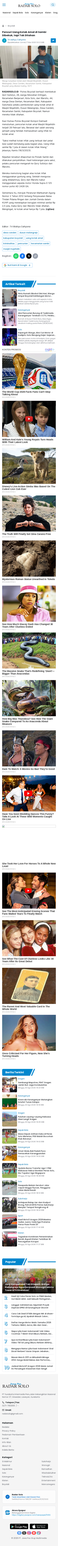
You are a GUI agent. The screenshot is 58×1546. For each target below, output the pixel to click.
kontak (5, 1438)
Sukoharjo (22, 1198)
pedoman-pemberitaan (13, 1434)
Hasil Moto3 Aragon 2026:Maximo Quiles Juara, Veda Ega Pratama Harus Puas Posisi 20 (34, 1222)
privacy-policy (8, 1430)
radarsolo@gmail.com (12, 1413)
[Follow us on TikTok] (39, 1533)
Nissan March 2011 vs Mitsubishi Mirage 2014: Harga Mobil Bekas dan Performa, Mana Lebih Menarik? (30, 1360)
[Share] (53, 40)
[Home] (3, 26)
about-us (6, 1446)
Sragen (21, 1078)
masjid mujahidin (11, 249)
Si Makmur (7, 1461)
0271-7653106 (8, 1405)
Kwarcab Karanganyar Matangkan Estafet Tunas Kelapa (35, 1100)
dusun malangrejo (29, 232)
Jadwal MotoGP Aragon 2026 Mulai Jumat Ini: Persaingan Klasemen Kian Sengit (32, 1367)
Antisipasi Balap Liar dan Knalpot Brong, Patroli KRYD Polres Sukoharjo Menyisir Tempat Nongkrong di (36, 1205)
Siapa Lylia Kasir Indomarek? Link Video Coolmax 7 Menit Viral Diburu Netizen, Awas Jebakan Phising (32, 1334)
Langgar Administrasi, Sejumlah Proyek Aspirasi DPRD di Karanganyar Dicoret (30, 1306)
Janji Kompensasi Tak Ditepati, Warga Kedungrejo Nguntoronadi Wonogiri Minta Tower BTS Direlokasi (29, 1287)
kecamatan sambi (40, 243)
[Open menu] (4, 4)
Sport (20, 1215)
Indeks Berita (8, 1450)
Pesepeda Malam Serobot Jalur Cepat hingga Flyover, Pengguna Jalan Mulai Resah (34, 1188)
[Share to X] (29, 256)
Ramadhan (47, 1469)
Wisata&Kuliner (49, 1472)
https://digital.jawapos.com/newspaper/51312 (31, 1515)
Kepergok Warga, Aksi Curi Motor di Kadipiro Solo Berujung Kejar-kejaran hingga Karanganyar (36, 335)
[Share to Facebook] (22, 256)
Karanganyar (24, 310)
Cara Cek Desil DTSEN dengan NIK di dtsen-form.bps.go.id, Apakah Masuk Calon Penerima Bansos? (32, 1316)
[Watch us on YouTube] (34, 1533)
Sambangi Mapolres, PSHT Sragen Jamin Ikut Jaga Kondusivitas (34, 1083)
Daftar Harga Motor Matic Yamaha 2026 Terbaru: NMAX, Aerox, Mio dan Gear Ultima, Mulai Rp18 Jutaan (31, 1325)
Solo (20, 329)
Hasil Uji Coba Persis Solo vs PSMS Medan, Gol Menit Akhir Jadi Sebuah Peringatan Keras (31, 1299)
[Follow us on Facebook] (19, 1533)
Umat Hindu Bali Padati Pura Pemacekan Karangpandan (31, 1152)
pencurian (23, 243)
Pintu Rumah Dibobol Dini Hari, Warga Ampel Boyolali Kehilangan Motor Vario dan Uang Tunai (36, 296)
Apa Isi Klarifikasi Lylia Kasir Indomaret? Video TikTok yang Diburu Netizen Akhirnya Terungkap (32, 1343)
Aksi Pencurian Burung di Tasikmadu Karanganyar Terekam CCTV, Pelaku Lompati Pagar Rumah (36, 315)
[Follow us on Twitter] (24, 1533)
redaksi (5, 1427)
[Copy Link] (35, 256)
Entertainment (48, 1480)
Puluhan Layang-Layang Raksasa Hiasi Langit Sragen (34, 1118)
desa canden (9, 232)
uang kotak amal (34, 238)
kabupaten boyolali (13, 238)
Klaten (21, 1233)
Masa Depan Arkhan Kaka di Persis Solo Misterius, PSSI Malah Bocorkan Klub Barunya (35, 1136)
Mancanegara (48, 1484)
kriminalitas (9, 243)
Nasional (6, 1465)
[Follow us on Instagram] (29, 1533)
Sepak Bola (23, 1130)
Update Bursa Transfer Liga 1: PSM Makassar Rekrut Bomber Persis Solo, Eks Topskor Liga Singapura (36, 1170)
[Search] (53, 5)
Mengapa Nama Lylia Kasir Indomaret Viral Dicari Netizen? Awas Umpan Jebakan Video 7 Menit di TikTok (32, 1351)
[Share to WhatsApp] (16, 256)
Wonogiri (46, 1465)
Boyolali (11, 25)
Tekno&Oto (47, 1476)
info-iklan (6, 1442)
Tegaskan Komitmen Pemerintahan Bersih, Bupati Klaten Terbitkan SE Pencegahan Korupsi (35, 1239)
